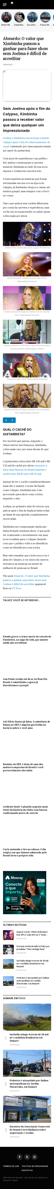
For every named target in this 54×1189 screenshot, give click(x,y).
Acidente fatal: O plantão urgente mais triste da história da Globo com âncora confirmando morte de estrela (25, 809)
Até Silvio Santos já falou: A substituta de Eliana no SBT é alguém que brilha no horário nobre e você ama (26, 724)
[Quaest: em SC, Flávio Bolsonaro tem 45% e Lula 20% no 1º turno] (8, 935)
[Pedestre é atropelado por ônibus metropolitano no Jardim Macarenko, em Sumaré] (8, 981)
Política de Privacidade (35, 1166)
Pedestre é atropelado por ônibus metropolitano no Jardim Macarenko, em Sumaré (32, 981)
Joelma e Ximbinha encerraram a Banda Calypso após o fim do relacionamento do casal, (26, 142)
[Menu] (5, 4)
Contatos (27, 1170)
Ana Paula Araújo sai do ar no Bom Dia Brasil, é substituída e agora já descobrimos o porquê (25, 682)
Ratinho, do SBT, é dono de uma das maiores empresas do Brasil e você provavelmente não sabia (23, 767)
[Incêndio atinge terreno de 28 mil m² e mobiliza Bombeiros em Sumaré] (8, 964)
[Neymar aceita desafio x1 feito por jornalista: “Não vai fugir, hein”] (8, 949)
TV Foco (16, 588)
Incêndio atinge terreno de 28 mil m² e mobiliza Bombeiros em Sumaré (32, 963)
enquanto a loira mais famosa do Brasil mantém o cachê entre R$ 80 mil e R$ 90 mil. (25, 469)
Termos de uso (11, 1166)
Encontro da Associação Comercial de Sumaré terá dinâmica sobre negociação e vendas (30, 1129)
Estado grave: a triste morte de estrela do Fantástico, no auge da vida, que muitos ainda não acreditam (27, 639)
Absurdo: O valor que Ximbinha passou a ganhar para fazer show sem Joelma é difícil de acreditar (26, 580)
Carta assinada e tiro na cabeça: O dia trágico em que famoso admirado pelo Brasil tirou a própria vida (25, 852)
